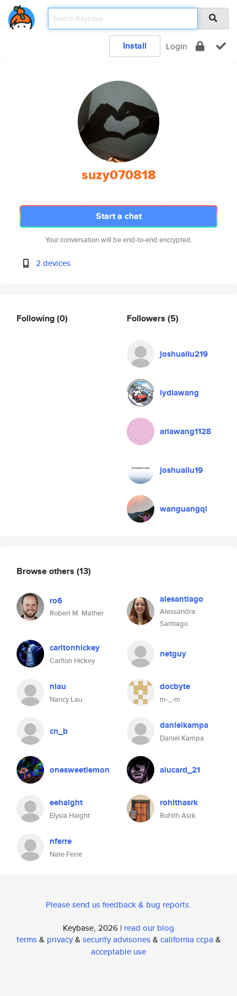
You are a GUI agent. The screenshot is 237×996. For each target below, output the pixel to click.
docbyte (175, 686)
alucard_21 (180, 770)
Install (135, 45)
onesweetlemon (80, 770)
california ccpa (186, 939)
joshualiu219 (184, 354)
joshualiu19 (181, 470)
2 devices (53, 263)
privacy (60, 939)
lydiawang (179, 393)
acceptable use (118, 951)
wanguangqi (183, 509)
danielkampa (184, 725)
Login (176, 46)
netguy (173, 654)
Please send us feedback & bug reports (117, 904)
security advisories (116, 939)
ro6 (56, 601)
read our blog (149, 928)
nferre (61, 841)
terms (27, 939)
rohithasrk (179, 802)
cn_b (59, 731)
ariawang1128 (185, 431)
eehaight (66, 802)
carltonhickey (75, 648)
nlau (58, 686)
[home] (21, 15)
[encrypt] (200, 46)
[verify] (221, 46)
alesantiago (181, 599)
